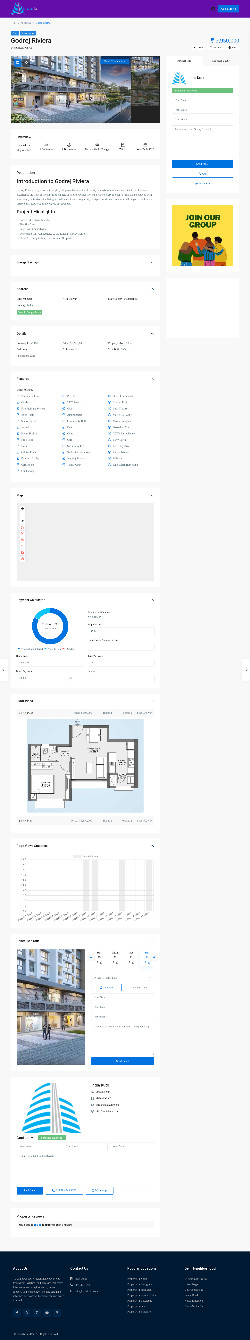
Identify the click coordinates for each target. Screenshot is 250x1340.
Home (13, 22)
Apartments (26, 22)
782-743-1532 (104, 1098)
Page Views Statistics (32, 846)
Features (23, 379)
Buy (15, 33)
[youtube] (47, 1313)
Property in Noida (137, 1278)
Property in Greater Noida (141, 1295)
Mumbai (18, 47)
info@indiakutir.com (107, 1104)
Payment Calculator (31, 600)
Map (20, 495)
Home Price (22, 655)
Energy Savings (28, 262)
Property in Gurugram (139, 1284)
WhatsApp (100, 1190)
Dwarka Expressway (196, 1278)
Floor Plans (25, 701)
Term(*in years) (96, 655)
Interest (92, 671)
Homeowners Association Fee (103, 639)
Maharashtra (131, 298)
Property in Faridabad (139, 1289)
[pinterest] (37, 1313)
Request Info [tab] (184, 60)
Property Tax (94, 624)
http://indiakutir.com (107, 1111)
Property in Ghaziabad (139, 1300)
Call (65, 1190)
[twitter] (27, 1313)
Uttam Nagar (192, 1284)
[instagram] (57, 1313)
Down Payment (24, 671)
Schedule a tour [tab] (220, 60)
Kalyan (28, 47)
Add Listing (228, 9)
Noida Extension (194, 1300)
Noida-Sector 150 (194, 1306)
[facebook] (17, 1313)
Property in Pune (136, 1306)
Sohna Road (191, 1295)
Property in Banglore (139, 1311)
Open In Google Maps (29, 312)
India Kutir (100, 1085)
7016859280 (103, 1091)
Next (154, 957)
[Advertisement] (202, 308)
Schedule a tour (28, 941)
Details (22, 333)
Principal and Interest (99, 612)
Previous (91, 957)
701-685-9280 (82, 1284)
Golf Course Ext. (194, 1289)
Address (23, 289)
